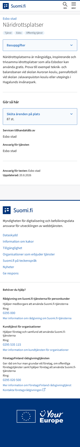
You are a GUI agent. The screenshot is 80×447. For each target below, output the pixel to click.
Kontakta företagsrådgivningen (27, 390)
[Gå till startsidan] (17, 6)
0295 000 (9, 313)
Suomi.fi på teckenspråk (20, 260)
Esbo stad (10, 18)
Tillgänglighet (12, 248)
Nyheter (8, 267)
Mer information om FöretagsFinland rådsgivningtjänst (37, 385)
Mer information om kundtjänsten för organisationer (36, 350)
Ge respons (11, 273)
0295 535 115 (12, 344)
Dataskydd (10, 235)
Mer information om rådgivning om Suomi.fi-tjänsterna (37, 318)
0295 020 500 (12, 380)
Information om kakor (18, 241)
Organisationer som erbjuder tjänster (29, 254)
